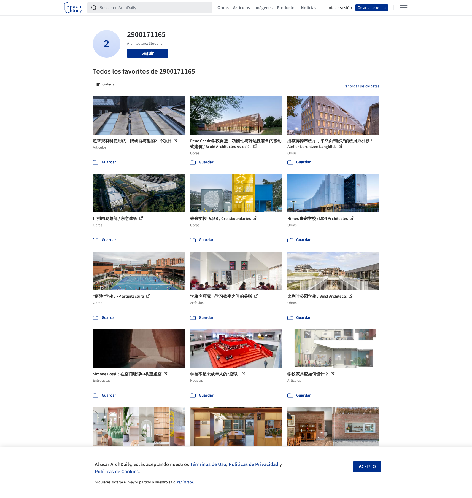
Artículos (241, 8)
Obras (223, 8)
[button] (106, 84)
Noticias (308, 8)
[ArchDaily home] (73, 7)
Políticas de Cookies (117, 471)
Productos (286, 8)
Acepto (367, 466)
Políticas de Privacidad (253, 464)
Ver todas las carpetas (361, 86)
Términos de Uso (208, 464)
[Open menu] (403, 7)
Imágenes (263, 8)
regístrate (185, 482)
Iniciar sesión (340, 8)
